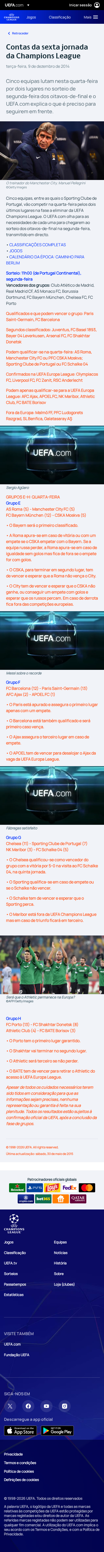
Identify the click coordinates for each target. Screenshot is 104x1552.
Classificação (15, 1252)
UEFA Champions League (11, 17)
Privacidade (13, 1454)
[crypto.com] (26, 1198)
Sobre (59, 1273)
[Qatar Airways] (78, 1198)
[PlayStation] (35, 1187)
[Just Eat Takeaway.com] (61, 1198)
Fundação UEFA (16, 1354)
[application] (52, 455)
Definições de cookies (21, 1479)
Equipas (60, 1242)
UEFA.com (12, 1344)
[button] (90, 17)
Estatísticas (13, 1294)
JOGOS (15, 251)
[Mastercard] (87, 1187)
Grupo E (13, 503)
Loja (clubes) (64, 1284)
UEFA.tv (10, 1263)
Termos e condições (20, 1462)
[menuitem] (33, 17)
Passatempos (15, 1284)
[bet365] (43, 1198)
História (60, 1263)
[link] (31, 17)
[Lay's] (52, 1187)
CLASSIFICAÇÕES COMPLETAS (37, 244)
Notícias (60, 1252)
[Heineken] (17, 1187)
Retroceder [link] (20, 33)
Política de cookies (19, 1471)
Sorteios (11, 1273)
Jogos (8, 1242)
